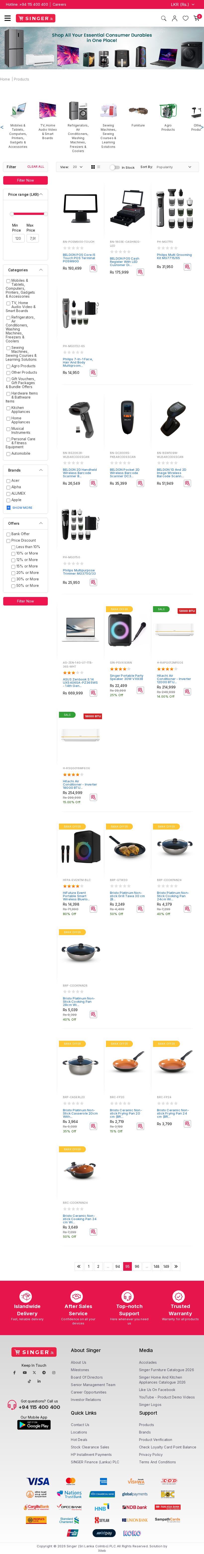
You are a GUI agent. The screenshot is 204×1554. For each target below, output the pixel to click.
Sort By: (147, 167)
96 (137, 1266)
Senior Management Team (93, 1385)
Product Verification (155, 1439)
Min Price (16, 227)
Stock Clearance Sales (90, 1447)
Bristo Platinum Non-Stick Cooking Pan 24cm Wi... (173, 896)
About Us (78, 1362)
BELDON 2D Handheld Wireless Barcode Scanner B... (80, 473)
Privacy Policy (151, 1454)
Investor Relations (86, 1399)
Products (21, 79)
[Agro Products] (168, 116)
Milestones (80, 1370)
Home (5, 79)
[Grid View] (93, 167)
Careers (59, 4)
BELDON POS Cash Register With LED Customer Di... (124, 261)
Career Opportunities (88, 1392)
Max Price (31, 227)
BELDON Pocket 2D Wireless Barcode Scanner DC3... (125, 473)
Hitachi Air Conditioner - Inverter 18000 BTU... (80, 784)
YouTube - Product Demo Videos (167, 1397)
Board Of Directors (87, 1377)
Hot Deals (79, 1439)
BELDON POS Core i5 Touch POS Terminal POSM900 (79, 258)
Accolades (148, 1362)
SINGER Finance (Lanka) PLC (95, 1462)
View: (64, 167)
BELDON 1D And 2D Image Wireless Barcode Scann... (171, 473)
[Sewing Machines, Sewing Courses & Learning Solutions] (108, 124)
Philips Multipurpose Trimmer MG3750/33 (79, 571)
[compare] (97, 196)
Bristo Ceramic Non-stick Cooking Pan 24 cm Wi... (80, 1219)
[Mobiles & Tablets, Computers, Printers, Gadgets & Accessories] (17, 124)
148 (157, 1266)
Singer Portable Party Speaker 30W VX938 (126, 677)
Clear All (35, 166)
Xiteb (102, 1551)
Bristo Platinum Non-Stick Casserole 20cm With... (80, 1113)
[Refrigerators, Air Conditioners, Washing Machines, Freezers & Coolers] (78, 127)
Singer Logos (150, 1404)
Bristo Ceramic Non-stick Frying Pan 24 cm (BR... (173, 1113)
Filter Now (25, 180)
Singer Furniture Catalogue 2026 (166, 1370)
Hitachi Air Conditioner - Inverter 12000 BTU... (174, 679)
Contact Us (80, 1425)
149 (166, 1266)
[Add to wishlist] (97, 189)
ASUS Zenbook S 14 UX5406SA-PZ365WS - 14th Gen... (80, 682)
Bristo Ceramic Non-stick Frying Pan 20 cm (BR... (126, 1113)
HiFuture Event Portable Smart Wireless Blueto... (76, 896)
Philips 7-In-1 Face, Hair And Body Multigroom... (78, 362)
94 (117, 1266)
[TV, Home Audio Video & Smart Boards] (47, 120)
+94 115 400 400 (34, 4)
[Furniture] (138, 114)
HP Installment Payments (91, 1454)
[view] (97, 202)
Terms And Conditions (157, 1462)
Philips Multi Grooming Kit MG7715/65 (174, 256)
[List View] (99, 167)
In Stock (128, 167)
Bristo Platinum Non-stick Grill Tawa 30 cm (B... (127, 896)
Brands (145, 1432)
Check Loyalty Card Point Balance (167, 1447)
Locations (79, 1432)
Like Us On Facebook (157, 1390)
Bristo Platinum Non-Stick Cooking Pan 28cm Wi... (79, 1001)
